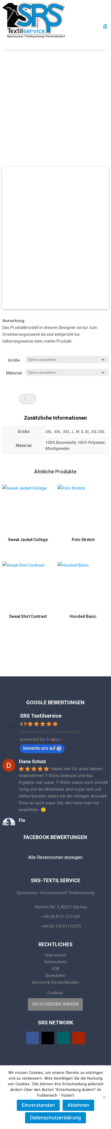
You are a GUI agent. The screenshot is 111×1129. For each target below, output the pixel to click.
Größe (14, 360)
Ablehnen (78, 1105)
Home (10, 80)
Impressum (55, 955)
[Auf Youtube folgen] (78, 1038)
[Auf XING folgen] (63, 1038)
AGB (55, 968)
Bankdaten (55, 975)
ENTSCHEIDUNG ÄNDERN (55, 1004)
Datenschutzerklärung (55, 1117)
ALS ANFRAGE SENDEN (67, 399)
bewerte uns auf (39, 748)
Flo (22, 820)
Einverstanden (38, 1105)
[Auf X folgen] (48, 1038)
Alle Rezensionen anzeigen (55, 857)
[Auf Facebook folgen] (32, 1038)
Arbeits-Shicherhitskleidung (42, 80)
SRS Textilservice (40, 716)
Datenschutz (55, 962)
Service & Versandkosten (55, 982)
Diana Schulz (32, 761)
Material (14, 373)
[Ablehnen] (104, 1097)
